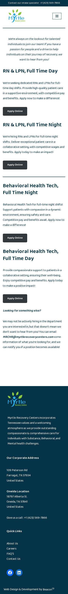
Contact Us (13, 559)
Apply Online (15, 111)
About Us (12, 543)
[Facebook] (10, 572)
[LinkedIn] (19, 572)
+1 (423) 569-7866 (50, 3)
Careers (11, 548)
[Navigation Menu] (57, 16)
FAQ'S (10, 554)
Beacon (48, 589)
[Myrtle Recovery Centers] (17, 16)
